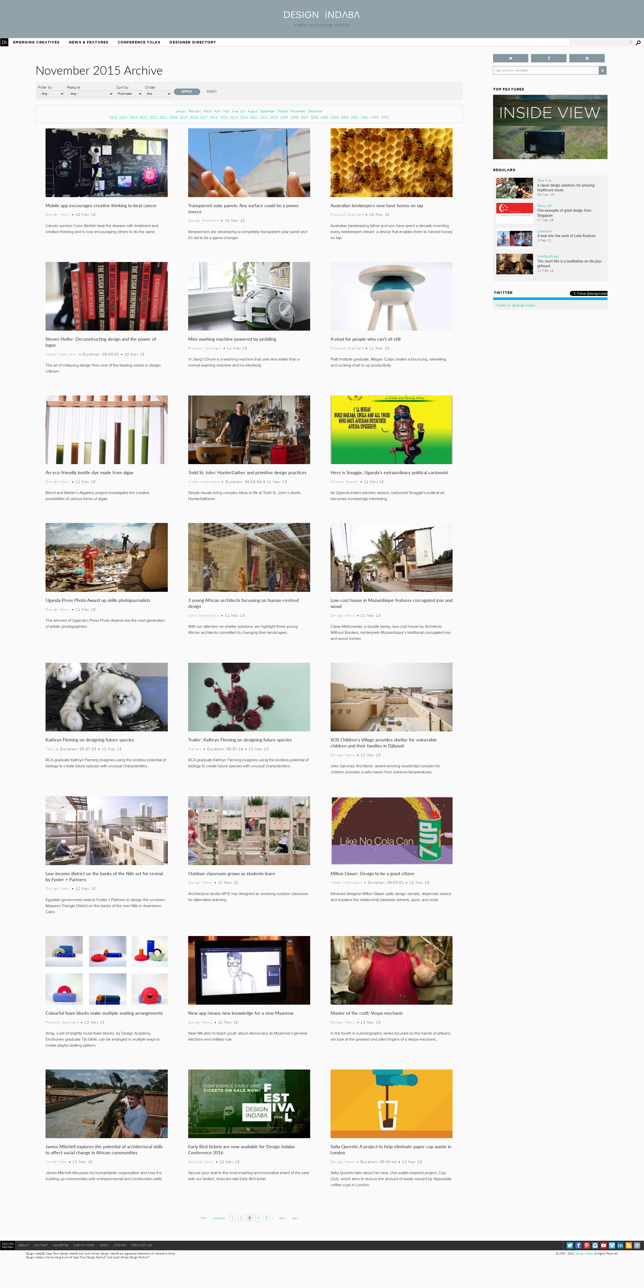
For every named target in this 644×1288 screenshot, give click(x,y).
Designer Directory (193, 42)
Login (104, 1245)
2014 (234, 117)
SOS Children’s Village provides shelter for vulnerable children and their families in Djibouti (384, 742)
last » (295, 1218)
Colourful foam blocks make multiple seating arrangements (104, 1013)
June (234, 111)
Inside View (56, 1161)
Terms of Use (141, 1245)
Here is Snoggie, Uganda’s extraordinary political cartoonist (389, 472)
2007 (304, 117)
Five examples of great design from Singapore (564, 212)
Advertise (60, 1245)
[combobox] (601, 42)
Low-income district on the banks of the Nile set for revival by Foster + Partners (104, 876)
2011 (264, 117)
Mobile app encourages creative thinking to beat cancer (101, 205)
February (195, 111)
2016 (214, 117)
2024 (133, 117)
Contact (41, 1245)
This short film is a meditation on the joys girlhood (569, 263)
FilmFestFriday (548, 256)
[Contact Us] (637, 1245)
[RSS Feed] (629, 1245)
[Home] (322, 16)
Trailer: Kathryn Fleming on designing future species (240, 739)
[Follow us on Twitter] (511, 58)
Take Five (544, 180)
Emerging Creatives (36, 42)
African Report (345, 481)
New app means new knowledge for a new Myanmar (241, 1013)
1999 (375, 117)
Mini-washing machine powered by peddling (232, 339)
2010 (274, 117)
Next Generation (204, 615)
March (207, 111)
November (298, 111)
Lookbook (544, 230)
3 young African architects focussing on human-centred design (243, 603)
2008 (294, 117)
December (315, 111)
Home (4, 42)
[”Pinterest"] (587, 58)
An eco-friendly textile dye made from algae (90, 472)
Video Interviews (61, 354)
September (267, 111)
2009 (284, 117)
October (283, 111)
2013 (244, 117)
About (23, 1245)
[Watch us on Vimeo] (612, 1245)
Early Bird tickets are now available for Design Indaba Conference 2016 (241, 1149)
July (243, 111)
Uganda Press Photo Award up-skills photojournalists (98, 600)
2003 (345, 117)
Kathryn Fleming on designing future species (90, 739)
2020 (174, 117)
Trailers (195, 748)
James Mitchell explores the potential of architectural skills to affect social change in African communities (104, 1149)
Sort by (122, 87)
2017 (204, 117)
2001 (365, 117)
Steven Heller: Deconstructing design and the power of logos (101, 342)
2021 (163, 117)
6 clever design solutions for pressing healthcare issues (565, 187)
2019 (184, 117)
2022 (153, 117)
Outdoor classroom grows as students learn (231, 873)
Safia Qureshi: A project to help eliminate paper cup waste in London (391, 1149)
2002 (355, 117)
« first (202, 1218)
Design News (58, 214)
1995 (385, 117)
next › (282, 1218)
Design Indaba (584, 1253)
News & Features (88, 42)
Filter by (45, 87)
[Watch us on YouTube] (603, 1245)
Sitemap (120, 1245)
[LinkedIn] (620, 1245)
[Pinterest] (587, 1245)
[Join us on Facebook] (549, 58)
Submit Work (84, 1245)
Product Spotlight (347, 214)
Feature (73, 87)
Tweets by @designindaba (515, 304)
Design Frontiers (204, 220)
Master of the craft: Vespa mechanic (367, 1013)
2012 (254, 117)
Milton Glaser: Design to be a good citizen (372, 873)
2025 (123, 117)
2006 (314, 117)
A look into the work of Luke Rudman (566, 235)
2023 (143, 117)
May (226, 111)
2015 (224, 117)
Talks (50, 748)
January (181, 111)
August (253, 111)
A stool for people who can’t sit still (365, 339)
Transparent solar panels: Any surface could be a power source (243, 208)
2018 (194, 117)
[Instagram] (595, 1245)
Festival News (201, 1161)
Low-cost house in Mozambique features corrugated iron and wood (392, 603)
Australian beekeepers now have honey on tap (377, 205)
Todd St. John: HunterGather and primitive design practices (247, 472)
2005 (324, 117)
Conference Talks (139, 42)
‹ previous (218, 1218)
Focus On (544, 205)
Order (150, 87)
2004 (335, 117)
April (217, 111)
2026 (113, 117)
